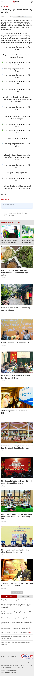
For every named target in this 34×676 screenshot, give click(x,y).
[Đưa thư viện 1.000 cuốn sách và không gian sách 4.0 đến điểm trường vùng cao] (17, 501)
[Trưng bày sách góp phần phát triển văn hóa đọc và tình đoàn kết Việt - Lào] (17, 432)
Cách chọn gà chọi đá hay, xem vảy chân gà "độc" (15, 628)
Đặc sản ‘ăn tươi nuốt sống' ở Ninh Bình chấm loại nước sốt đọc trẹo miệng (15, 273)
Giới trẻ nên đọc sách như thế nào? (15, 343)
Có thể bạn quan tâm (10, 222)
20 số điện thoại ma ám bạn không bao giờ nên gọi (15, 618)
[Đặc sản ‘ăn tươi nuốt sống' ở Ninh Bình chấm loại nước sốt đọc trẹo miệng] (17, 257)
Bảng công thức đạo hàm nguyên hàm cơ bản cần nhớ (16, 600)
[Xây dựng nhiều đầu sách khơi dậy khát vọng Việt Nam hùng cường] (17, 467)
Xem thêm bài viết (17, 592)
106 (30, 632)
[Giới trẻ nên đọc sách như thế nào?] (17, 329)
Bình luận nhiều (24, 596)
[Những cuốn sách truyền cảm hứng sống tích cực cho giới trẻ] (17, 536)
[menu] (2, 1)
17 (12, 613)
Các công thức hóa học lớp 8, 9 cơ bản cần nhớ (14, 632)
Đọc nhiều (9, 596)
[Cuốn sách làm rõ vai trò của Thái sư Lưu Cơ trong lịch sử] (17, 362)
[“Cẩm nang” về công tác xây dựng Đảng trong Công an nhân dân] (17, 570)
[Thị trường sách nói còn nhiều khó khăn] (17, 397)
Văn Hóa (5, 6)
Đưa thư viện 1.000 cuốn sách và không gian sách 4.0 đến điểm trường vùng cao (16, 516)
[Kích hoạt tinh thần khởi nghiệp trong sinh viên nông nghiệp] (10, 231)
